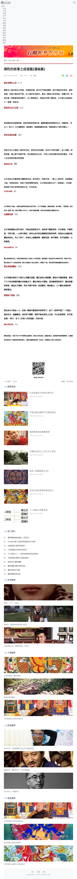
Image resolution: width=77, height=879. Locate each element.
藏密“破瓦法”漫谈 (14, 570)
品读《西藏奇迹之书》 (40, 471)
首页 (5, 60)
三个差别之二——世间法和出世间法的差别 (23, 554)
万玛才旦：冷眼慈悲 (11, 791)
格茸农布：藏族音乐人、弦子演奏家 (17, 770)
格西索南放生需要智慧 (40, 432)
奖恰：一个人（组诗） (12, 603)
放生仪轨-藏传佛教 (14, 562)
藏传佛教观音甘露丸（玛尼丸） (19, 538)
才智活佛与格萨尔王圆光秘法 (43, 412)
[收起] (74, 2)
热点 (13, 60)
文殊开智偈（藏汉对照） (13, 676)
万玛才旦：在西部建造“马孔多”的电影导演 (19, 748)
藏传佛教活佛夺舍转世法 (16, 566)
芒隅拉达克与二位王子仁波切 (43, 451)
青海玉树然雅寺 (9, 697)
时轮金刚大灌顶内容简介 (16, 546)
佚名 (34, 75)
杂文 (18, 60)
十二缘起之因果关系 (39, 510)
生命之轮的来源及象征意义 (42, 490)
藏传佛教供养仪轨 (14, 574)
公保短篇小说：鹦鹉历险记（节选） (17, 646)
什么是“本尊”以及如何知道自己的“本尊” (22, 542)
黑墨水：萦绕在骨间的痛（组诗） (16, 624)
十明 (9, 60)
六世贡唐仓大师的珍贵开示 (42, 393)
